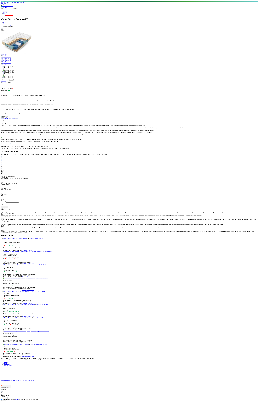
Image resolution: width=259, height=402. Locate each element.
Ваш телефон (4, 397)
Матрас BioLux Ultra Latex (42, 304)
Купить (2, 83)
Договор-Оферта (30, 380)
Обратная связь (6, 364)
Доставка (5, 362)
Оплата (5, 363)
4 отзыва (32, 291)
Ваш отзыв (3, 204)
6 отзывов (3, 81)
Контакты (5, 13)
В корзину (24, 250)
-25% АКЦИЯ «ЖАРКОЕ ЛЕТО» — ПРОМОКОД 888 (13, 1)
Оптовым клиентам (7, 365)
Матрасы (5, 11)
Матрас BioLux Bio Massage (42, 331)
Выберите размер (4, 79)
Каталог (5, 23)
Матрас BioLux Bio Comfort (40, 264)
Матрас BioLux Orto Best (38, 317)
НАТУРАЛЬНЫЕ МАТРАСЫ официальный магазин (13, 2)
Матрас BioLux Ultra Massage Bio (44, 251)
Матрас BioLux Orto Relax (42, 278)
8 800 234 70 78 (4, 3)
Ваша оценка (4, 205)
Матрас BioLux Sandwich (40, 291)
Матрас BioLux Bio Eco (39, 238)
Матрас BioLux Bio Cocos (41, 344)
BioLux (5, 22)
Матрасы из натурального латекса (11, 25)
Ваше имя (3, 201)
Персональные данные (21, 380)
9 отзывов (32, 304)
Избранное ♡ (6, 12)
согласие (17, 399)
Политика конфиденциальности (8, 380)
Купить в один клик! (9, 83)
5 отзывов (33, 251)
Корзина (3, 15)
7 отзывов (31, 238)
